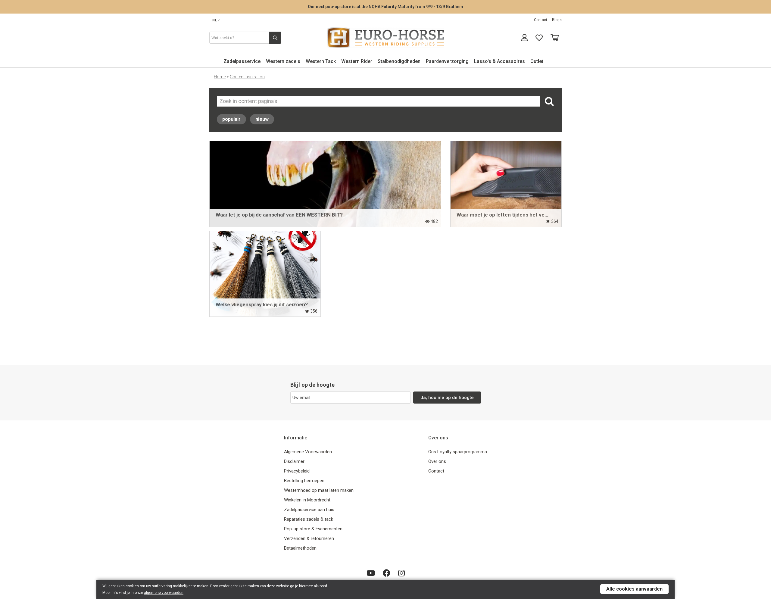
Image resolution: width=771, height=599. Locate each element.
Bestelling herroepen (304, 480)
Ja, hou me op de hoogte (447, 397)
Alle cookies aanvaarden (634, 589)
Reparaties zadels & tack (308, 519)
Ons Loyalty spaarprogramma (457, 451)
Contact (540, 20)
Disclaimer (294, 461)
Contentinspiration (247, 76)
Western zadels (283, 61)
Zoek (548, 101)
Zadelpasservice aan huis (309, 509)
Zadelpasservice (242, 61)
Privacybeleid (297, 471)
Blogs (557, 20)
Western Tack (321, 61)
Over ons (437, 461)
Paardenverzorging (447, 61)
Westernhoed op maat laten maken (319, 490)
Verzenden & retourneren (309, 538)
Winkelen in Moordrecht (307, 500)
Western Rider (356, 61)
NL (214, 20)
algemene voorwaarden (163, 593)
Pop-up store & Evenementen (313, 529)
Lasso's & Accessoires (499, 61)
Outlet (536, 61)
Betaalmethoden (300, 548)
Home (220, 76)
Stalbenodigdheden (399, 61)
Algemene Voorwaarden (308, 451)
